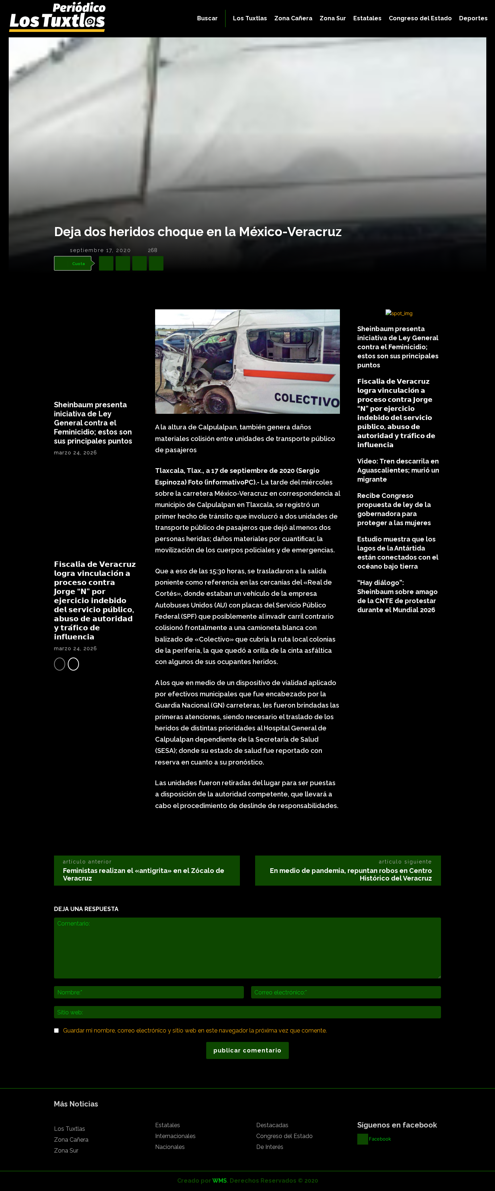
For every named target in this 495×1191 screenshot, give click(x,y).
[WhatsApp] (156, 263)
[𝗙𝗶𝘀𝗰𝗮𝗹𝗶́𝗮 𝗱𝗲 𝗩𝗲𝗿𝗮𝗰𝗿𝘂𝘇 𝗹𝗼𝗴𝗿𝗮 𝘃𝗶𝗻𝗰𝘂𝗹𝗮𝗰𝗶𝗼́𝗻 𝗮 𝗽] (96, 511)
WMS (219, 1180)
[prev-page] (59, 664)
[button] (207, 18)
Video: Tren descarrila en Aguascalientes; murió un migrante (398, 470)
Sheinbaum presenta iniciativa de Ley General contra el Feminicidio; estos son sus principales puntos (93, 422)
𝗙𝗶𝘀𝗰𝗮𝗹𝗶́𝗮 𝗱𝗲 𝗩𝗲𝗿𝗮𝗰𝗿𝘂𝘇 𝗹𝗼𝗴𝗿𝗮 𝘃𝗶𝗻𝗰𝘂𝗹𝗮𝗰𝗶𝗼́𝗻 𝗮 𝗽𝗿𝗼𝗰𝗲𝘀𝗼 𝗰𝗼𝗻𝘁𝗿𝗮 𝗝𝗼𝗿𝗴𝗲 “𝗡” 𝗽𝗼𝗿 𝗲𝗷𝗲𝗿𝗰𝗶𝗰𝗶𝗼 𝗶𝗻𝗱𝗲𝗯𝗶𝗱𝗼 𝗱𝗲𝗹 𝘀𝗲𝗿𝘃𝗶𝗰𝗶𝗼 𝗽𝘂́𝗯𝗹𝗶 (95, 600)
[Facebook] (106, 263)
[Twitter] (123, 263)
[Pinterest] (139, 263)
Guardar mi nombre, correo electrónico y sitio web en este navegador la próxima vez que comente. (195, 1030)
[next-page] (73, 664)
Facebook (380, 1139)
